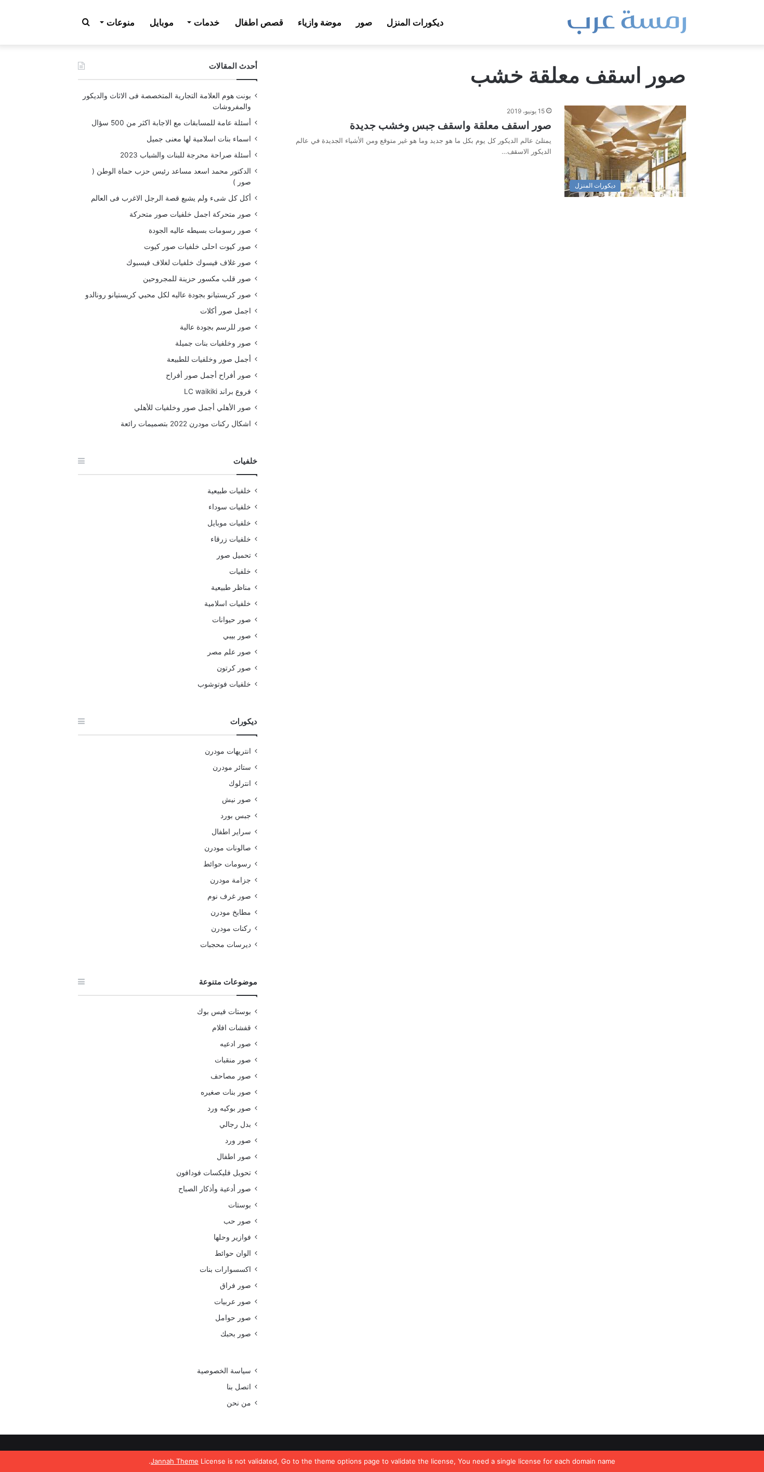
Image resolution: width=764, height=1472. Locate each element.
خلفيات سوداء (229, 507)
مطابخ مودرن (230, 912)
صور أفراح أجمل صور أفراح (208, 375)
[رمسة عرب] (627, 22)
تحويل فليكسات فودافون (213, 1172)
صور (364, 22)
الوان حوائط (233, 1253)
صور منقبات (233, 1060)
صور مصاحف (230, 1076)
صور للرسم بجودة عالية (215, 327)
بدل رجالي (235, 1124)
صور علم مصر (229, 652)
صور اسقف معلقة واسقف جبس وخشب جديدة (450, 125)
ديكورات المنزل (415, 22)
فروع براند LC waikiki (217, 391)
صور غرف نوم (229, 896)
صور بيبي (237, 636)
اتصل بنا (239, 1387)
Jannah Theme (175, 1461)
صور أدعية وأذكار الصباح (214, 1189)
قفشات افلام (231, 1027)
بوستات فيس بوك (224, 1011)
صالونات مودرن (227, 848)
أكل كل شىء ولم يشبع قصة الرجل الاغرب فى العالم (171, 198)
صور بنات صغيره (226, 1092)
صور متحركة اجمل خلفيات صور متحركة (190, 214)
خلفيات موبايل (229, 523)
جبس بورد (235, 815)
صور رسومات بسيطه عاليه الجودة (200, 230)
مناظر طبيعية (231, 587)
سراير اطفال (231, 831)
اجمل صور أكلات (225, 311)
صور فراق (235, 1285)
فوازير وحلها (232, 1237)
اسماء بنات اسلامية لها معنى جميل (199, 139)
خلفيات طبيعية (229, 491)
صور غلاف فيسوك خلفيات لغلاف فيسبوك (188, 262)
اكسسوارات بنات (225, 1269)
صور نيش (236, 799)
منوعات (121, 22)
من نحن (239, 1403)
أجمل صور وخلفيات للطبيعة (209, 359)
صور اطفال (234, 1156)
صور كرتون (234, 668)
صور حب (237, 1221)
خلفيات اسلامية (227, 603)
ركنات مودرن (231, 928)
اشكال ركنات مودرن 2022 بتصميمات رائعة (186, 423)
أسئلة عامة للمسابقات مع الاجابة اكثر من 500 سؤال (171, 123)
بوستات (239, 1205)
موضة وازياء (319, 22)
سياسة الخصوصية (224, 1370)
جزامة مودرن (230, 880)
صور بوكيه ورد (229, 1108)
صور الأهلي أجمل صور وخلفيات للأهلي (192, 407)
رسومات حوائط (227, 864)
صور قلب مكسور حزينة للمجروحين (197, 278)
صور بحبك (235, 1334)
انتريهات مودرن (228, 751)
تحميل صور (234, 555)
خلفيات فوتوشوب (224, 684)
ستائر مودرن (232, 767)
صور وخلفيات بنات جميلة (213, 343)
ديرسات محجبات (225, 944)
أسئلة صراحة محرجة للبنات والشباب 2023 (185, 155)
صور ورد (238, 1140)
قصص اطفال (259, 22)
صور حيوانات (231, 619)
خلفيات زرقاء (230, 539)
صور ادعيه (235, 1044)
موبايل (162, 22)
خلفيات (240, 571)
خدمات (207, 22)
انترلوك (240, 783)
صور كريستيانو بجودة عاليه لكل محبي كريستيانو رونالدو (168, 295)
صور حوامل (233, 1317)
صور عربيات (232, 1301)
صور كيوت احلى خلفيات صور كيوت (197, 246)
